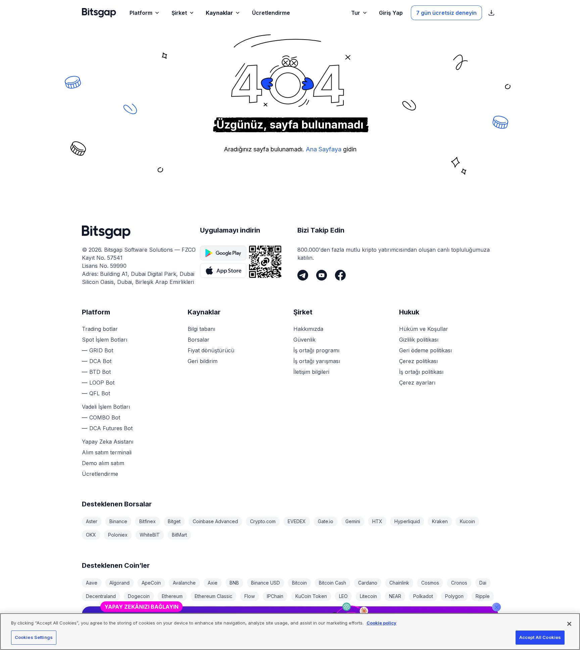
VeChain (292, 609)
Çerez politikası (418, 361)
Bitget (174, 521)
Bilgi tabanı (201, 329)
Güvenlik (304, 339)
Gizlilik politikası (418, 339)
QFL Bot (99, 393)
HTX (377, 521)
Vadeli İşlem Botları (106, 406)
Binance (118, 521)
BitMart (179, 535)
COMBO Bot (104, 417)
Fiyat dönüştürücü (211, 350)
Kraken (440, 521)
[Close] (496, 570)
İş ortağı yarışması (316, 361)
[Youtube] (321, 275)
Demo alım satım (103, 463)
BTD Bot (100, 371)
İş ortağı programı (316, 350)
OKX (91, 535)
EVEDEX (297, 521)
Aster (91, 521)
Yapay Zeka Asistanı (107, 441)
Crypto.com (263, 521)
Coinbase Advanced (215, 521)
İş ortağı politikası (421, 371)
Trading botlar (100, 329)
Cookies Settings (34, 637)
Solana (157, 609)
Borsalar (198, 339)
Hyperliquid (407, 521)
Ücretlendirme (100, 473)
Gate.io (325, 521)
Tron (209, 609)
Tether (185, 609)
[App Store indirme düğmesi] (223, 270)
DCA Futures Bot (111, 428)
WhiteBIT (150, 535)
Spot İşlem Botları (104, 339)
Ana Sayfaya (323, 149)
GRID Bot (101, 350)
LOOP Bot (101, 382)
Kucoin (467, 521)
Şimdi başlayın (467, 586)
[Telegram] (302, 275)
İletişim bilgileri (311, 371)
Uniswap (261, 609)
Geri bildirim (203, 361)
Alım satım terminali (107, 452)
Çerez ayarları (417, 382)
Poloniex (118, 535)
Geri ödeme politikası (425, 350)
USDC (233, 609)
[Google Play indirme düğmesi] (223, 253)
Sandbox (96, 609)
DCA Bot (100, 361)
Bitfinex (147, 521)
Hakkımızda (308, 329)
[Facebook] (340, 275)
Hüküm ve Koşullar (423, 329)
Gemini (352, 521)
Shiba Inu (128, 609)
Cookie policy (381, 623)
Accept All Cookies (540, 637)
